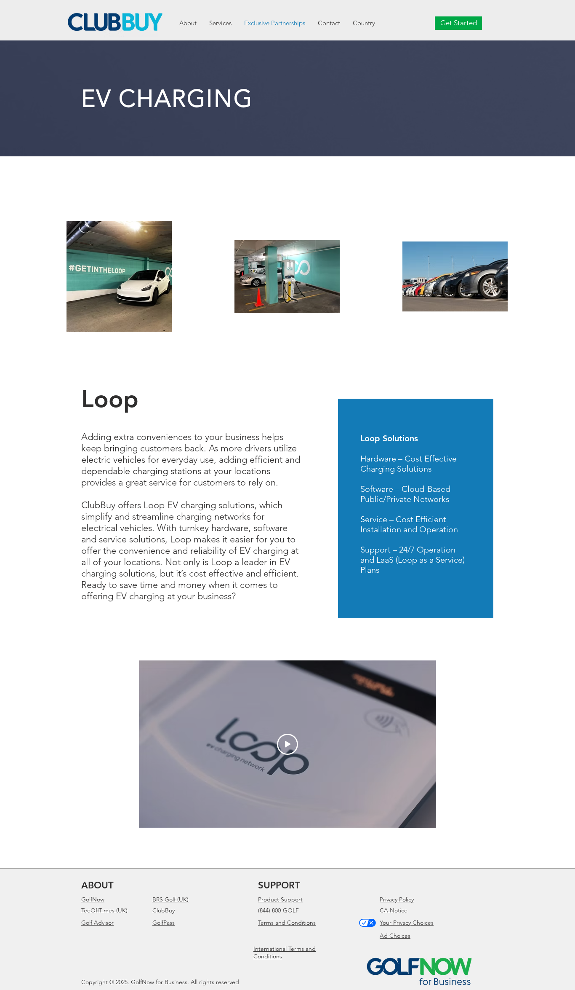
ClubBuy (163, 910)
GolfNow (92, 899)
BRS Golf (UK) (170, 899)
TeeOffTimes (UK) (104, 910)
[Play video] (287, 744)
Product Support (280, 899)
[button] (363, 23)
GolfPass (163, 922)
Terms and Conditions (287, 922)
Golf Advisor (97, 922)
